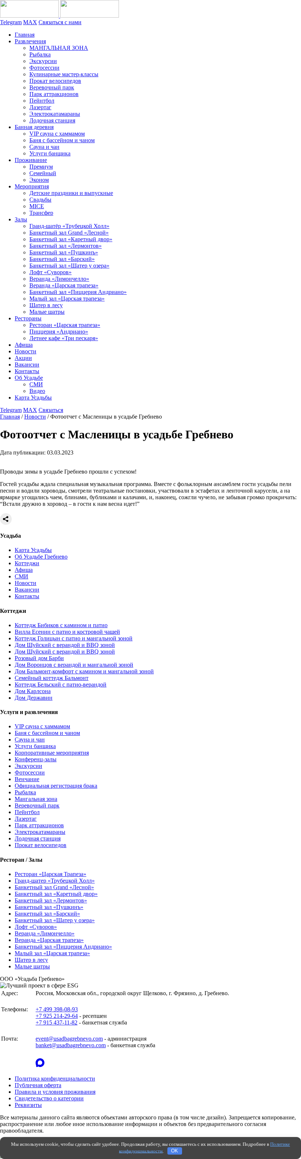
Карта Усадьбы (33, 397)
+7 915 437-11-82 (56, 1022)
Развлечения (30, 41)
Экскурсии (43, 61)
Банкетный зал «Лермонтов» (65, 246)
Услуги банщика (49, 153)
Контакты (27, 371)
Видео (37, 391)
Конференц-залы (36, 759)
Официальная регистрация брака (56, 786)
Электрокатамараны (54, 114)
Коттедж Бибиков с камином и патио (61, 625)
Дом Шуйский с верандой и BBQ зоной (65, 645)
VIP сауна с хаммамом (57, 133)
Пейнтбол (41, 100)
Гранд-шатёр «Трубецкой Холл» (69, 226)
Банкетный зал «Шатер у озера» (69, 265)
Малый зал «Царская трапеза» (67, 298)
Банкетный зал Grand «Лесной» (69, 232)
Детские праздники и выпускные (71, 193)
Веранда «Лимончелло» (59, 279)
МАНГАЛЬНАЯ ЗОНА (58, 48)
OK (174, 1151)
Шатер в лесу (46, 305)
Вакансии (27, 364)
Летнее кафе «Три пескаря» (63, 338)
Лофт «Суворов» (50, 272)
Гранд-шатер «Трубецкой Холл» (55, 880)
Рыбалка (40, 54)
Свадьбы (40, 199)
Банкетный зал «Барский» (62, 259)
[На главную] (59, 15)
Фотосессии (44, 68)
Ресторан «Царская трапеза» (64, 325)
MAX (30, 22)
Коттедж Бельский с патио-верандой (60, 684)
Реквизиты (28, 1105)
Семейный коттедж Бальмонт (51, 678)
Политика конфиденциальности (55, 1078)
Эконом (39, 180)
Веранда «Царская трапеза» (63, 285)
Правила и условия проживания (55, 1092)
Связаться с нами (60, 22)
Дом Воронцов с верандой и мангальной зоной (74, 665)
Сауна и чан (44, 147)
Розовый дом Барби (39, 658)
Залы (21, 219)
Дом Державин (33, 698)
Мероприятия (32, 186)
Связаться (51, 410)
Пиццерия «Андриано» (58, 331)
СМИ (36, 384)
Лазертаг (40, 107)
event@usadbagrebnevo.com (69, 1038)
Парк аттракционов (54, 94)
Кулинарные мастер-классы (63, 74)
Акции (23, 358)
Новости (25, 351)
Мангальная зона (36, 799)
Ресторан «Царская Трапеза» (50, 874)
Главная (25, 35)
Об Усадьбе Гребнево (41, 556)
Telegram (11, 22)
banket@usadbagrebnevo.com (71, 1045)
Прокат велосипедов (55, 81)
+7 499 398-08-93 (57, 1009)
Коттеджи (27, 563)
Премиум (41, 166)
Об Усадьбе (29, 378)
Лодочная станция (52, 120)
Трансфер (41, 213)
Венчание (27, 779)
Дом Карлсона (33, 691)
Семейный (42, 173)
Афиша (24, 345)
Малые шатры (47, 312)
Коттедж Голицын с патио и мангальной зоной (74, 638)
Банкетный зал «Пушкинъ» (63, 252)
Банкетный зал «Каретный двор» (70, 239)
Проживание (31, 160)
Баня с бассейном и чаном (62, 140)
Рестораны (28, 318)
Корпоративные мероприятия (52, 753)
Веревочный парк (51, 87)
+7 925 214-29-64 (57, 1016)
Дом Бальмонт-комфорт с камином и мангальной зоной (84, 671)
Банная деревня (34, 127)
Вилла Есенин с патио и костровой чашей (67, 632)
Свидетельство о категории (49, 1098)
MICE (36, 206)
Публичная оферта (38, 1085)
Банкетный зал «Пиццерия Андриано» (78, 292)
